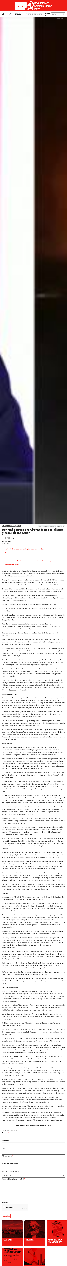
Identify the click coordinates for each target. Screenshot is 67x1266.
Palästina (59, 526)
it (43, 14)
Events (34, 14)
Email (4, 1148)
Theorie (28, 14)
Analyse (4, 526)
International (11, 526)
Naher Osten (53, 526)
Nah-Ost (18, 526)
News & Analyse (18, 14)
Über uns (10, 14)
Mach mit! (3, 14)
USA (64, 526)
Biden (40, 526)
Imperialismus (46, 526)
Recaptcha (5, 1202)
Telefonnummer (7, 1156)
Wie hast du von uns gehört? (11, 1171)
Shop (39, 14)
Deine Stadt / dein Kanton (10, 1164)
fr (41, 14)
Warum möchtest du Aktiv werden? (13, 1179)
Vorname (5, 1133)
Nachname (5, 1140)
